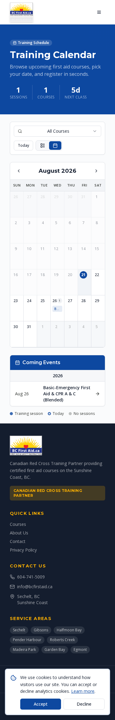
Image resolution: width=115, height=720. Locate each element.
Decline (84, 704)
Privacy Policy (23, 550)
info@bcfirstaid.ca (34, 586)
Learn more (82, 691)
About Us (19, 533)
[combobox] (57, 131)
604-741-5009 (31, 577)
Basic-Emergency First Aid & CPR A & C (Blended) (58, 309)
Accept (41, 704)
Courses (18, 524)
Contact (17, 541)
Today (23, 145)
